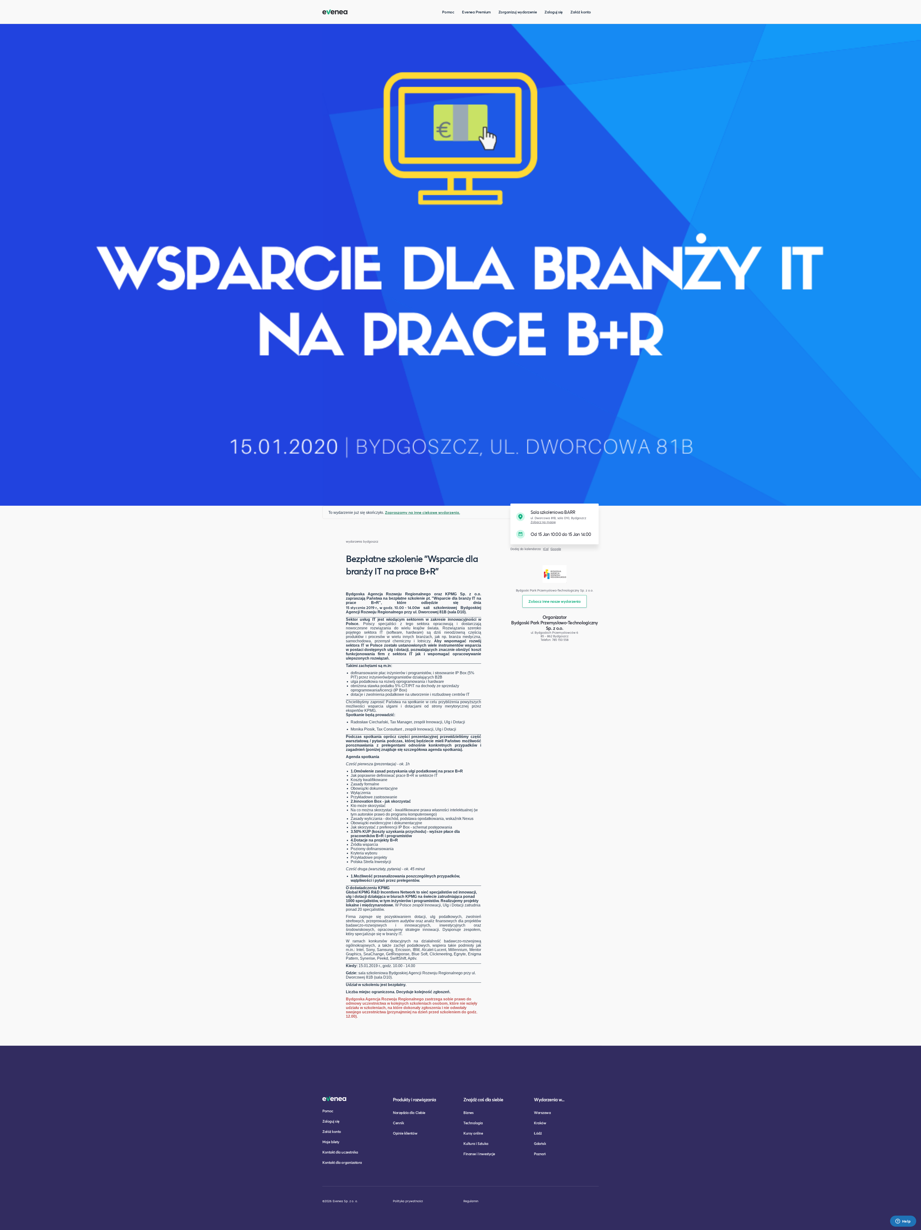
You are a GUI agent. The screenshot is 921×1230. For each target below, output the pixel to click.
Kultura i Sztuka (475, 1143)
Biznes (468, 1112)
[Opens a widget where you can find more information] (903, 1222)
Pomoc (448, 11)
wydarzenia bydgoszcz (362, 541)
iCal (546, 549)
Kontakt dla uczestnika (340, 1152)
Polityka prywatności (408, 1201)
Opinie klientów (405, 1133)
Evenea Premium (476, 11)
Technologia (473, 1122)
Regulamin (470, 1201)
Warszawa (542, 1112)
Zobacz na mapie (543, 522)
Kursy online (473, 1133)
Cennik (398, 1122)
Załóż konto (580, 11)
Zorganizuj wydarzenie (517, 11)
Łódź (538, 1133)
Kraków (540, 1122)
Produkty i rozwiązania (414, 1099)
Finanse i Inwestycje (479, 1153)
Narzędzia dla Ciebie (409, 1112)
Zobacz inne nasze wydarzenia (554, 601)
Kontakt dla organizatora (342, 1162)
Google (555, 549)
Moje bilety (330, 1141)
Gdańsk (540, 1143)
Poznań (540, 1153)
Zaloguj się (553, 11)
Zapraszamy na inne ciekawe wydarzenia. (422, 512)
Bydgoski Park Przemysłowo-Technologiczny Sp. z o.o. (554, 625)
